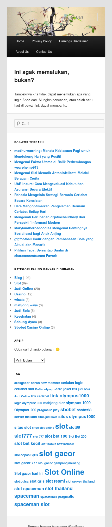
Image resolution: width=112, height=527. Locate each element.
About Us (22, 51)
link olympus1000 (69, 395)
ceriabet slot (24, 388)
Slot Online (64, 471)
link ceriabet (40, 396)
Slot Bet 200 (77, 436)
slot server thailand (80, 481)
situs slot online (43, 427)
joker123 (70, 388)
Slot (17, 282)
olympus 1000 (78, 402)
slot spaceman (29, 488)
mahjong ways (26, 304)
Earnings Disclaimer (73, 41)
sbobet (68, 409)
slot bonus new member (57, 444)
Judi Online (23, 288)
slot (61, 426)
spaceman (26, 495)
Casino (20, 293)
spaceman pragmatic (57, 496)
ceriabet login (72, 382)
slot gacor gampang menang (59, 463)
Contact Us (44, 51)
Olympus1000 (25, 409)
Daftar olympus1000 (48, 389)
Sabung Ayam (25, 321)
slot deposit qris (26, 454)
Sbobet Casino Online (32, 327)
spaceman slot (32, 504)
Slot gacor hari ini (28, 473)
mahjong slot (54, 402)
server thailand (25, 416)
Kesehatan (22, 316)
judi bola (84, 389)
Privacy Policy (42, 41)
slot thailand (59, 488)
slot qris (37, 481)
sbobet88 (84, 409)
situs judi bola (47, 417)
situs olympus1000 (77, 416)
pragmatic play (48, 410)
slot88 (74, 427)
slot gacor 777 (25, 462)
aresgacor (22, 382)
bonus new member (45, 382)
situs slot (22, 427)
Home (20, 41)
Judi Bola (22, 310)
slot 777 (38, 436)
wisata (19, 299)
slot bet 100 (56, 436)
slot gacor (57, 453)
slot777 (23, 435)
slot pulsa (21, 481)
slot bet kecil (27, 443)
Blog (18, 277)
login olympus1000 (28, 402)
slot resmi (55, 481)
